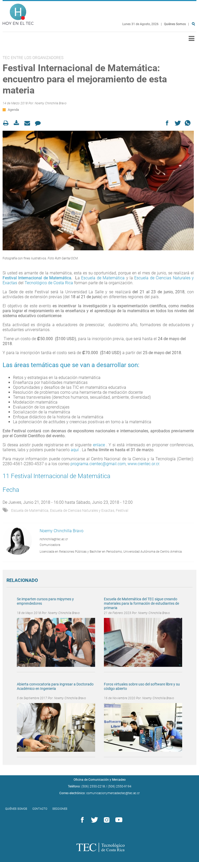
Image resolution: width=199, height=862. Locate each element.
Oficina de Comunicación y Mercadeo (100, 779)
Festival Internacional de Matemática (37, 277)
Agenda (13, 110)
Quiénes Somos (175, 24)
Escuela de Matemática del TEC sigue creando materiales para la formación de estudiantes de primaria (141, 603)
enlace (99, 444)
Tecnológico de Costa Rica (49, 282)
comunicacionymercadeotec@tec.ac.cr (113, 793)
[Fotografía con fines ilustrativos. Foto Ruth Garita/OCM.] (98, 190)
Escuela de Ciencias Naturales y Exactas (82, 510)
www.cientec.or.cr (143, 463)
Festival (122, 510)
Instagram (106, 820)
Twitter (93, 820)
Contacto (39, 808)
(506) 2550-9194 (119, 786)
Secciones (59, 808)
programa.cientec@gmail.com (98, 463)
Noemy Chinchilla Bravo (51, 103)
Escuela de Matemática (103, 277)
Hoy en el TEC (18, 13)
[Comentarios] (39, 123)
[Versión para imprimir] (7, 123)
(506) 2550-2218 (93, 786)
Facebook (81, 820)
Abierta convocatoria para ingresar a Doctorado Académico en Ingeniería (55, 686)
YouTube (118, 820)
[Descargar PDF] (18, 123)
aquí (75, 449)
